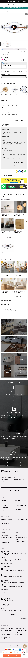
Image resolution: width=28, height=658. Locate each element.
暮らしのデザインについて (6, 503)
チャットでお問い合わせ (14, 486)
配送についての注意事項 (18, 162)
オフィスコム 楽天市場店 (6, 634)
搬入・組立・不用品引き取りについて (21, 506)
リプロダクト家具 (6, 310)
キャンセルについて (18, 165)
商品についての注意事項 (19, 120)
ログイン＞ (25, 1)
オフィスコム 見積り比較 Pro (20, 634)
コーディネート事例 (5, 523)
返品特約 (16, 532)
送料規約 (16, 535)
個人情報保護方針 (4, 540)
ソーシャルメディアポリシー (20, 541)
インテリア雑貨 (6, 309)
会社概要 (3, 532)
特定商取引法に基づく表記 (6, 537)
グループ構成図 (4, 535)
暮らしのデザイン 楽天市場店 (7, 628)
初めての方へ (4, 500)
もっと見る (13, 400)
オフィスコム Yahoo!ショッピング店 (7, 637)
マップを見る (14, 614)
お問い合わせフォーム (14, 490)
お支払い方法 (17, 500)
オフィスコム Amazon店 (20, 628)
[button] (1, 92)
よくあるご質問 (4, 507)
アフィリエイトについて (19, 509)
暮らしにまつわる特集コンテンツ (7, 520)
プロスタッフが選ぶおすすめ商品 (21, 520)
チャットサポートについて (6, 510)
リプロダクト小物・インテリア (15, 310)
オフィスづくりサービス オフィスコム (21, 631)
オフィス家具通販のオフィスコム (7, 631)
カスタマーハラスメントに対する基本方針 (21, 538)
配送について (17, 503)
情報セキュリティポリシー (6, 542)
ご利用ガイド (4, 505)
